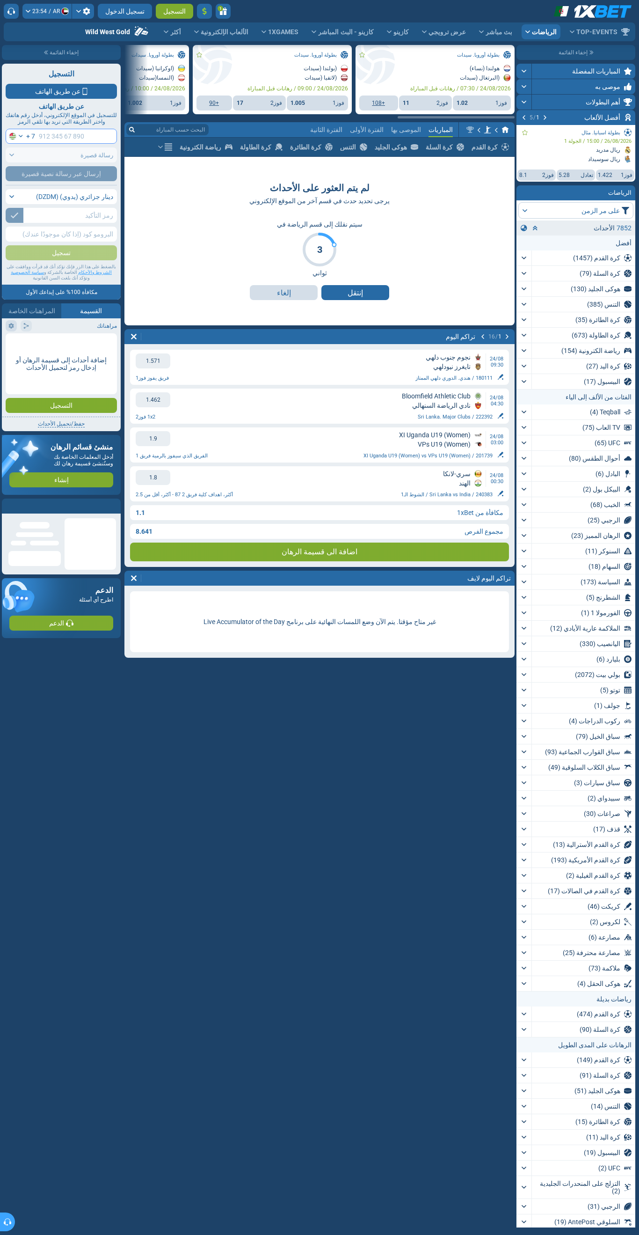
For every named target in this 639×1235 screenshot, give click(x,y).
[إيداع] (204, 11)
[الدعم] (11, 11)
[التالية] (524, 117)
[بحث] (132, 129)
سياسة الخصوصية (27, 272)
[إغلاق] (9, 506)
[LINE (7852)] (505, 129)
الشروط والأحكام (95, 272)
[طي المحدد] (535, 228)
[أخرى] (165, 147)
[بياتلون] (487, 129)
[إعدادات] (83, 11)
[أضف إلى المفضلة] (525, 132)
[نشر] (524, 71)
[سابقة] (545, 117)
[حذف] (133, 336)
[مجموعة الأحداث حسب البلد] (524, 228)
